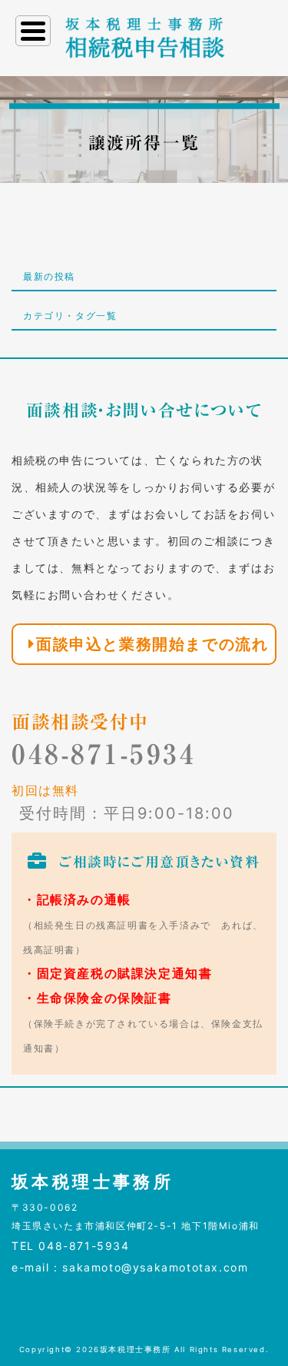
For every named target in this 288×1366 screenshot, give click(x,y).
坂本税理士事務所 (135, 1349)
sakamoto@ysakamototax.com (155, 1267)
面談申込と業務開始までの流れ (152, 644)
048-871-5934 (104, 753)
